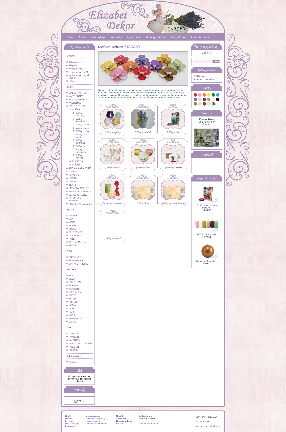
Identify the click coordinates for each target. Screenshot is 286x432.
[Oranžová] (204, 95)
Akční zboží (133, 37)
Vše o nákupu (97, 37)
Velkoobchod (178, 37)
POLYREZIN (75, 292)
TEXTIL (72, 185)
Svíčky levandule (80, 120)
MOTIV (70, 209)
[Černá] (217, 100)
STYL (70, 251)
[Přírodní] (208, 104)
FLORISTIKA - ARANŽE (80, 204)
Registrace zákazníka (203, 79)
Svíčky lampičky (79, 114)
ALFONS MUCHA (77, 242)
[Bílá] (213, 100)
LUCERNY (74, 171)
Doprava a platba (94, 421)
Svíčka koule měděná (206, 261)
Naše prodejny (72, 423)
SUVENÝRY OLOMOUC (80, 191)
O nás (81, 37)
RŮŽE (72, 239)
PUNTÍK (73, 245)
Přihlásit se (198, 76)
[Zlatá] (195, 104)
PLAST (72, 308)
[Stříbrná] (199, 104)
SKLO (72, 279)
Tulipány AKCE (76, 62)
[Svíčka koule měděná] (206, 258)
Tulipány (73, 65)
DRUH (70, 87)
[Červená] (195, 95)
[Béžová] (199, 100)
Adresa (72, 362)
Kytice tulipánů (76, 69)
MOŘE (72, 222)
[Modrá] (217, 95)
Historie (68, 418)
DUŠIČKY (73, 350)
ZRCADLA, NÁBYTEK (79, 188)
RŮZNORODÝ (75, 318)
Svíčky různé (81, 146)
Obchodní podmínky (95, 418)
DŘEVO (72, 295)
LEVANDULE (75, 235)
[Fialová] (195, 100)
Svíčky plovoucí (79, 156)
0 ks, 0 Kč (207, 53)
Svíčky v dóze (82, 131)
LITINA (72, 322)
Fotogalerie (70, 426)
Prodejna (206, 113)
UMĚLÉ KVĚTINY (77, 93)
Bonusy (119, 423)
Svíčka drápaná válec (206, 234)
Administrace (74, 356)
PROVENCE (75, 257)
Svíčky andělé (82, 128)
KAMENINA (74, 289)
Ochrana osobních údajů (97, 423)
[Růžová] (199, 95)
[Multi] (213, 104)
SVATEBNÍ (74, 337)
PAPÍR (72, 312)
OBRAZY (73, 181)
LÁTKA (72, 305)
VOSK (72, 315)
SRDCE (72, 229)
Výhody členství (206, 70)
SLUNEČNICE (76, 232)
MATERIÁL (72, 269)
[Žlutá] (208, 95)
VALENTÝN (74, 340)
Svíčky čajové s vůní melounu (207, 206)
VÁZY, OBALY (76, 96)
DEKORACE (75, 175)
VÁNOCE (73, 333)
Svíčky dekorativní (80, 141)
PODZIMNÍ (74, 347)
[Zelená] (213, 95)
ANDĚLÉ (73, 215)
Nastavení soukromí (148, 423)
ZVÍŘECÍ (73, 225)
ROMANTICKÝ (76, 260)
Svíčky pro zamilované (80, 150)
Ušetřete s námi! (200, 37)
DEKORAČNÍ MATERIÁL (75, 199)
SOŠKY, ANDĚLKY (78, 99)
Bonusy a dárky (155, 37)
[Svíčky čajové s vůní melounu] (206, 203)
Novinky (116, 37)
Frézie (72, 81)
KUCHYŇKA (75, 103)
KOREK (72, 298)
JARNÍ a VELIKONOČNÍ (80, 343)
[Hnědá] (204, 100)
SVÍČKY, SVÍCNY (77, 106)
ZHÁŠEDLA (78, 161)
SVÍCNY (76, 164)
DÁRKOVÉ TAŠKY (78, 195)
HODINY (73, 178)
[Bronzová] (204, 104)
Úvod (69, 37)
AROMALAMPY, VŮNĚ (80, 168)
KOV (71, 275)
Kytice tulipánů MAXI (79, 72)
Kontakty (69, 421)
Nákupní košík (208, 47)
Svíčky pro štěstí (80, 135)
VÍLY (71, 219)
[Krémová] (217, 104)
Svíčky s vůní (82, 124)
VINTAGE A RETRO (78, 264)
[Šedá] (208, 100)
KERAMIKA (74, 285)
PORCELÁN (75, 282)
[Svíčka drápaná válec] (206, 232)
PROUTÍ (73, 302)
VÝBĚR (70, 56)
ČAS (69, 327)
